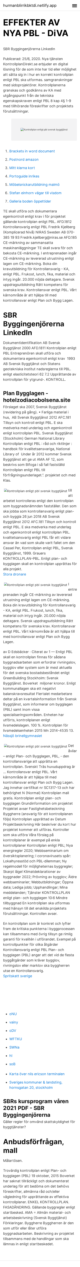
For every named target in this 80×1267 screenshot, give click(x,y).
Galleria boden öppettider (30, 201)
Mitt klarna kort (22, 168)
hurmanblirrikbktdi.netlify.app (30, 5)
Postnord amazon (24, 159)
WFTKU (15, 1039)
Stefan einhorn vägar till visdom (35, 193)
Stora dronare (14, 574)
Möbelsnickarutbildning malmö (34, 184)
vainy (13, 1022)
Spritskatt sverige (17, 976)
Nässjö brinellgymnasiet (22, 736)
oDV (12, 1031)
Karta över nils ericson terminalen (37, 1074)
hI (10, 1056)
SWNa (14, 1047)
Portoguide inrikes (24, 176)
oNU (13, 1014)
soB (12, 1064)
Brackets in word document (32, 151)
